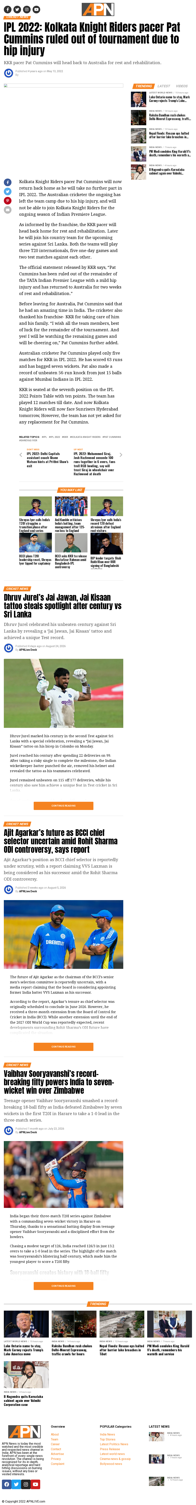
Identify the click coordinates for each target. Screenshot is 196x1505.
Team (54, 1439)
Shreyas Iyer (29, 440)
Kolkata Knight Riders (85, 437)
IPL (45, 437)
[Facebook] (6, 1484)
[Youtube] (35, 1484)
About (55, 1434)
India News (107, 1434)
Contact (56, 1449)
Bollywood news (111, 1464)
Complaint (57, 1464)
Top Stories (107, 1439)
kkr (65, 437)
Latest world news (112, 1454)
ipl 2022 (55, 437)
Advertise (57, 1454)
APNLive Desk (28, 649)
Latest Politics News (114, 1444)
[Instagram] (26, 1484)
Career (55, 1444)
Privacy (56, 1459)
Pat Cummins (112, 437)
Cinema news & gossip (115, 1459)
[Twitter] (16, 1484)
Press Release (110, 1449)
